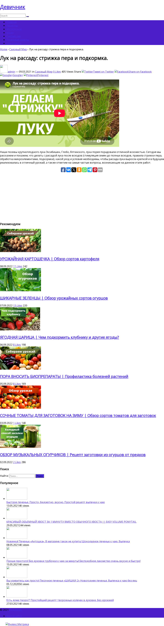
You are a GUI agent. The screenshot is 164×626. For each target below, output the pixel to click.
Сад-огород (13, 43)
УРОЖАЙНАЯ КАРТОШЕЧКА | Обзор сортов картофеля (49, 258)
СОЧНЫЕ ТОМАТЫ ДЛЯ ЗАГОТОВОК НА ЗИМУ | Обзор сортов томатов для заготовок (78, 415)
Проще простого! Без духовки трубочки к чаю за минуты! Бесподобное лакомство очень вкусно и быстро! (73, 561)
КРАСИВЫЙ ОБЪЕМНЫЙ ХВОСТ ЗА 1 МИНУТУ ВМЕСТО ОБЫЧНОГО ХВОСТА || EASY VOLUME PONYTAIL (71, 522)
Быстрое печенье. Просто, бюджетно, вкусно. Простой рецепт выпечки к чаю (55, 502)
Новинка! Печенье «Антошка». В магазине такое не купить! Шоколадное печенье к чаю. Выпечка (68, 541)
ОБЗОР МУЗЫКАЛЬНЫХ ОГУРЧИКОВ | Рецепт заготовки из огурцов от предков (73, 454)
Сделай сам (13, 36)
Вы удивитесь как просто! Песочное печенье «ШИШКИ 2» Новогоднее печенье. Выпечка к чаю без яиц (71, 580)
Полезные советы (17, 39)
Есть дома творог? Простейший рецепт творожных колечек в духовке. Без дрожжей (60, 600)
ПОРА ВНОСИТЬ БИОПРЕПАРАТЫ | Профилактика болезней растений (64, 376)
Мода (9, 32)
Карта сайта (14, 616)
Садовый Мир (18, 49)
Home (3, 49)
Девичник (12, 6)
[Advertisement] (82, 196)
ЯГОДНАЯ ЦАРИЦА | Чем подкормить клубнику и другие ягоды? (59, 337)
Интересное (14, 29)
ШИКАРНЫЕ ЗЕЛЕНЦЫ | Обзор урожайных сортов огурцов (54, 298)
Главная (11, 22)
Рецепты (12, 25)
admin (11, 71)
